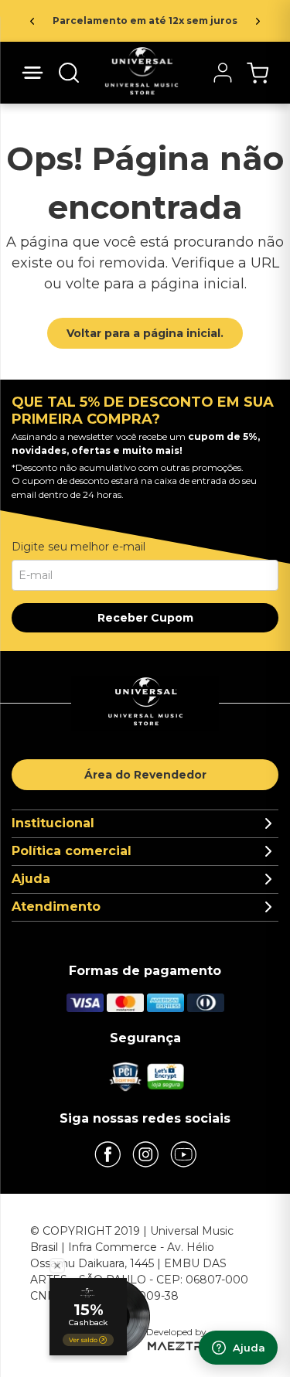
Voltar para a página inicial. (145, 333)
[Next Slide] (258, 21)
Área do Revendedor (145, 775)
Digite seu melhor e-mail (78, 547)
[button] (68, 72)
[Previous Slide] (32, 21)
